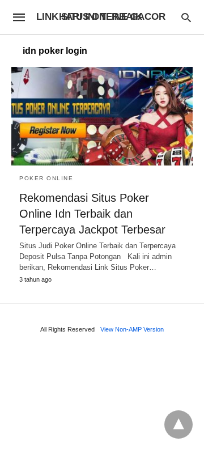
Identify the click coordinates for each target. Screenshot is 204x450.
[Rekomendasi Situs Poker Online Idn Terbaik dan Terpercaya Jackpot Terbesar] (102, 116)
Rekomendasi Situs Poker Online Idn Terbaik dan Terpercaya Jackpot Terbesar (92, 214)
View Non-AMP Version (132, 329)
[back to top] (178, 424)
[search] (186, 17)
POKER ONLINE (46, 178)
